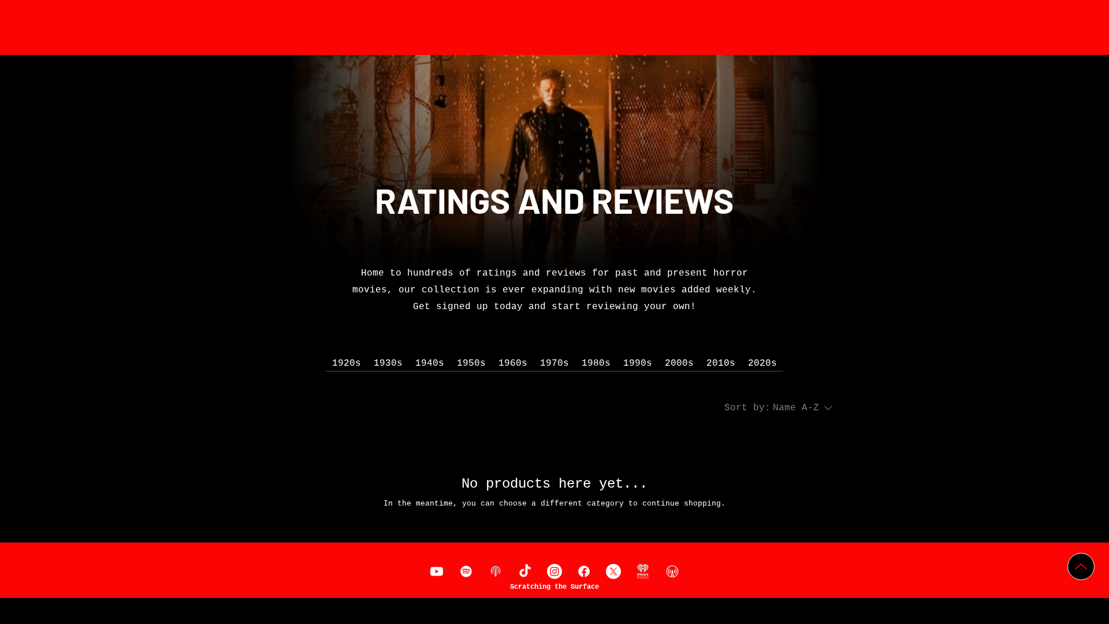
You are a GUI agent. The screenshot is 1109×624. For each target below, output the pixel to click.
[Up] (1081, 566)
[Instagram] (554, 571)
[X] (613, 571)
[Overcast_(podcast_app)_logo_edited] (672, 571)
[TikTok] (525, 571)
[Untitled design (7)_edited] (495, 571)
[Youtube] (436, 571)
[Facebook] (583, 571)
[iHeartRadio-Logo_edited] (642, 571)
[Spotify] (466, 571)
